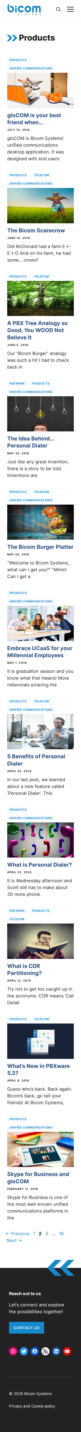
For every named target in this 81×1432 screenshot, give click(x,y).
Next (14, 1240)
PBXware (17, 383)
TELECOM (41, 175)
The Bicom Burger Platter (40, 547)
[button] (58, 9)
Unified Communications (30, 68)
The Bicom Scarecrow (36, 230)
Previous (17, 1233)
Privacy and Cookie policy (32, 1406)
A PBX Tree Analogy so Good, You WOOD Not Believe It (37, 330)
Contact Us (27, 1327)
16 (62, 1233)
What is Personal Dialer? (39, 864)
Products (18, 60)
